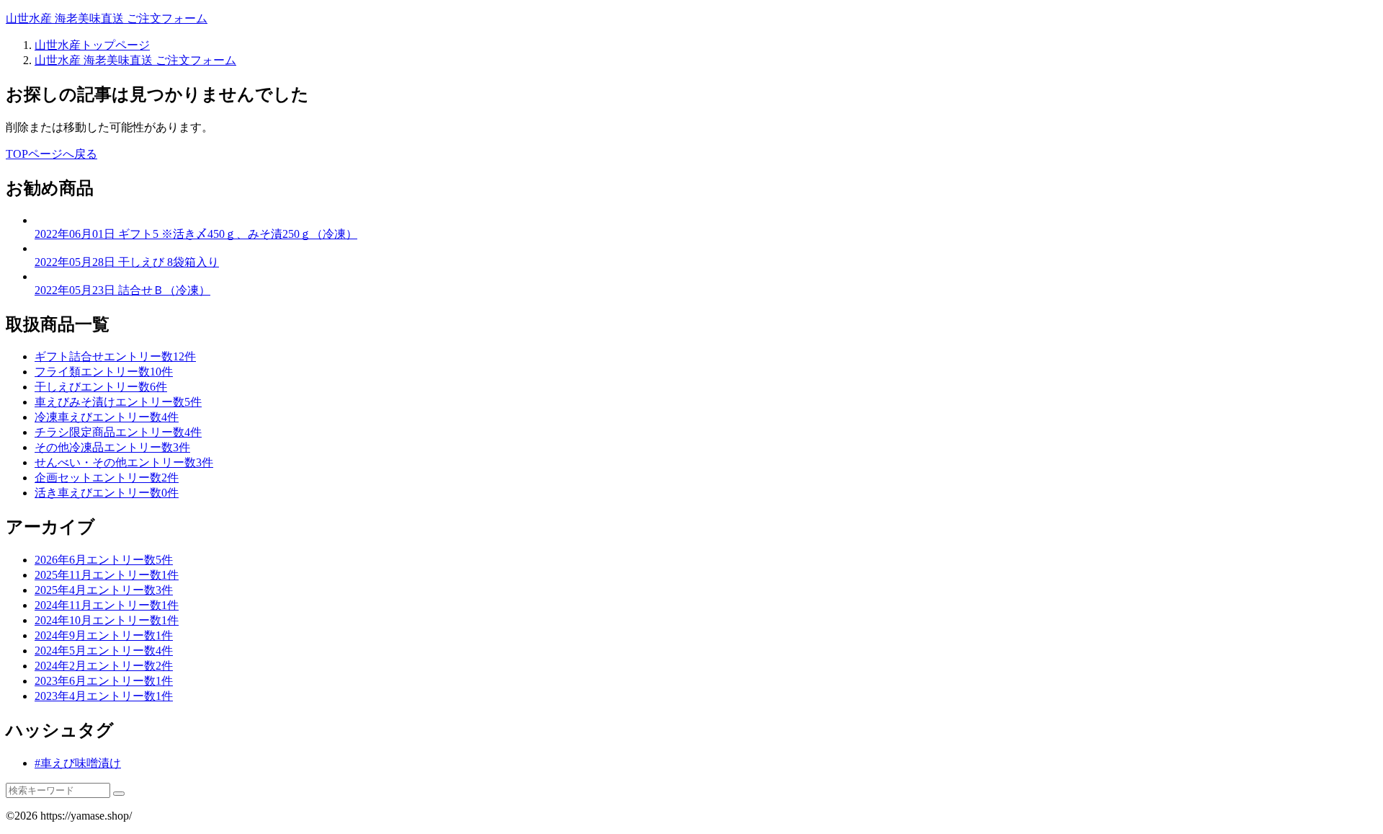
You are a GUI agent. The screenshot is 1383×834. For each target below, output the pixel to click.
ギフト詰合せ (115, 356)
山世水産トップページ (92, 45)
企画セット (107, 477)
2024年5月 (104, 650)
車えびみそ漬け (118, 402)
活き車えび (107, 493)
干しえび (101, 387)
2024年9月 (104, 635)
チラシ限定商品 (118, 432)
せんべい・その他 (124, 462)
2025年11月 (107, 575)
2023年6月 (104, 681)
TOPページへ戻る (51, 154)
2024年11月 (107, 605)
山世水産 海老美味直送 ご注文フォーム (106, 18)
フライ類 (104, 371)
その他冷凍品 (112, 447)
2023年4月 (104, 696)
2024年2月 (104, 666)
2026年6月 (104, 560)
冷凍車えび (107, 417)
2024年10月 (107, 620)
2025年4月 (104, 590)
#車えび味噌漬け (78, 763)
